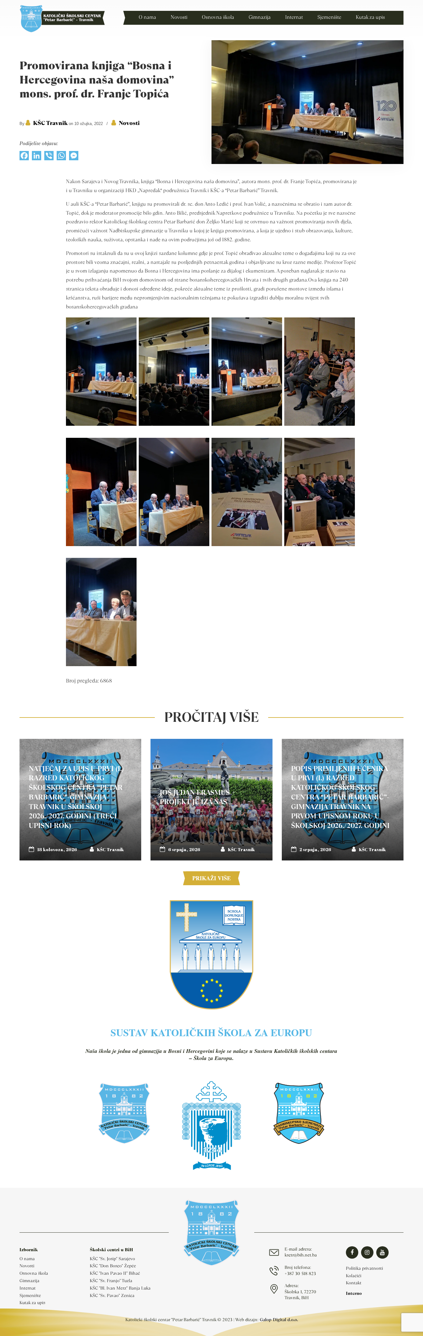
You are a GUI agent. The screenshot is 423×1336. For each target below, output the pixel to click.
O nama (27, 1259)
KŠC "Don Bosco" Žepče (113, 1266)
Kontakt (353, 1283)
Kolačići (353, 1276)
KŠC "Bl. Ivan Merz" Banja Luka (120, 1288)
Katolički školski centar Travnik (62, 18)
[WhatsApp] (61, 157)
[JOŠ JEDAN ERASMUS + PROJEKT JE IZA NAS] (211, 799)
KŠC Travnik (50, 123)
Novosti (129, 123)
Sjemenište (30, 1295)
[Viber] (49, 157)
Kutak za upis (32, 1302)
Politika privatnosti (364, 1268)
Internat (28, 1288)
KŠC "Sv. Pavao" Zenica (112, 1295)
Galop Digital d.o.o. (279, 1320)
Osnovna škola (34, 1273)
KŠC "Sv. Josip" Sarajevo (112, 1259)
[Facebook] (24, 157)
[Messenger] (73, 157)
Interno (354, 1293)
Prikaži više (211, 878)
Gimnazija (29, 1281)
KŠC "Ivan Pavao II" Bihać (115, 1273)
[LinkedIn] (36, 157)
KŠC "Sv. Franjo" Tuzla (111, 1281)
